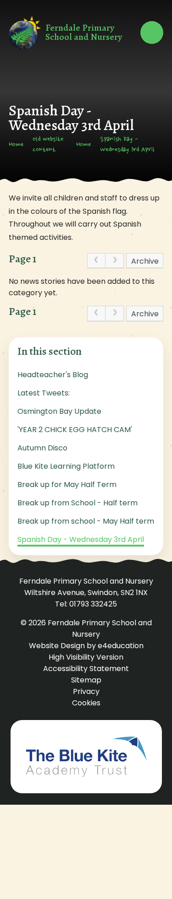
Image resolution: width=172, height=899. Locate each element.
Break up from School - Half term (77, 503)
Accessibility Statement (86, 668)
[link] (96, 261)
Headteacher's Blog (52, 374)
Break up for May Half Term (67, 484)
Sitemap (86, 680)
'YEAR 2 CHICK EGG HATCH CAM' (74, 429)
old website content (48, 144)
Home (16, 145)
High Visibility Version (86, 657)
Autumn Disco (42, 448)
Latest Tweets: (43, 393)
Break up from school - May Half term (85, 521)
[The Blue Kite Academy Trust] (86, 756)
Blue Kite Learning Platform (66, 466)
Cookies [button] (86, 703)
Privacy (86, 691)
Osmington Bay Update (59, 411)
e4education (121, 645)
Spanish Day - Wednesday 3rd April (127, 144)
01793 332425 (93, 604)
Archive (145, 261)
